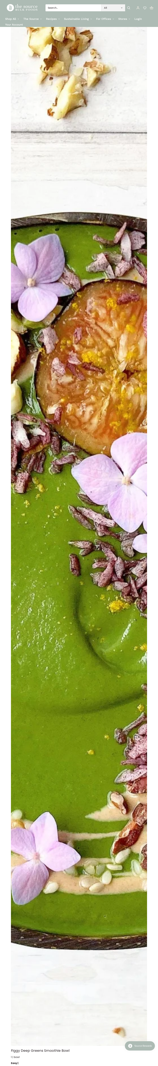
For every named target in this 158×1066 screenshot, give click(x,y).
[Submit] (128, 7)
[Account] (138, 8)
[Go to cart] (151, 8)
